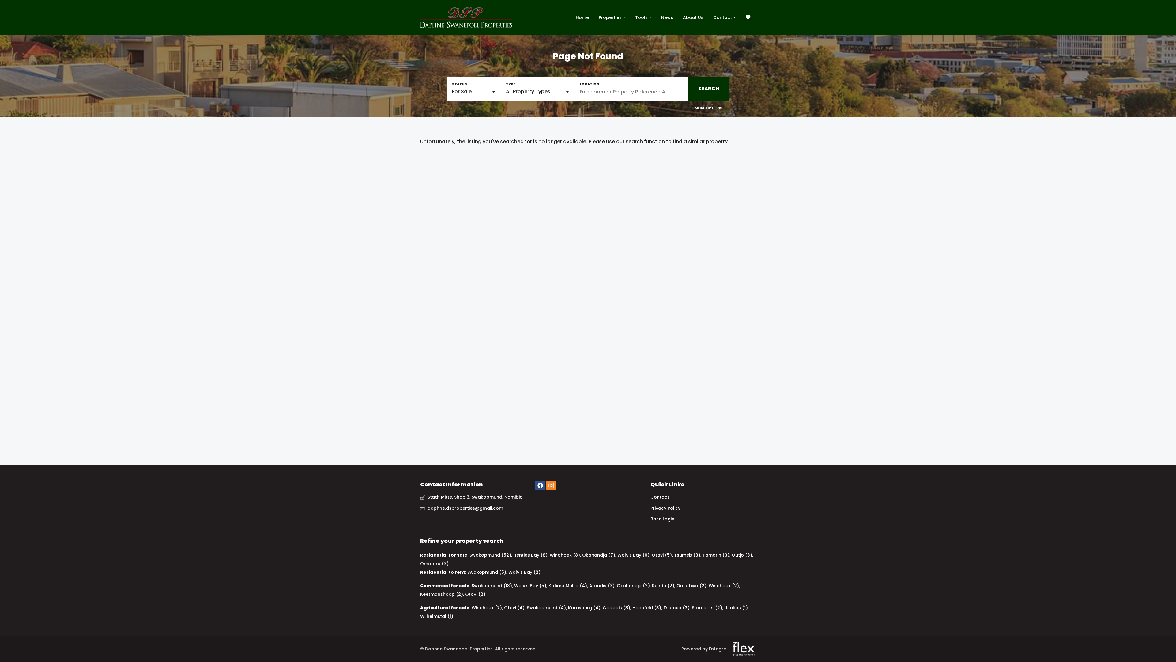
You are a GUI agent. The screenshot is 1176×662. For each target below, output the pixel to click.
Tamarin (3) (716, 555)
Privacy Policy (665, 508)
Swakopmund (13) (492, 586)
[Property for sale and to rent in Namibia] (466, 17)
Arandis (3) (602, 586)
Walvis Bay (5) (530, 586)
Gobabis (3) (616, 608)
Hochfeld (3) (646, 608)
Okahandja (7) (598, 555)
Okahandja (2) (633, 586)
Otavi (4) (514, 608)
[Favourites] (748, 18)
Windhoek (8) (565, 555)
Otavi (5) (662, 555)
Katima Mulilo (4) (567, 586)
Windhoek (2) (724, 586)
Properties (611, 17)
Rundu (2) (663, 586)
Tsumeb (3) (687, 555)
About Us (693, 17)
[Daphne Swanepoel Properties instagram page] (551, 486)
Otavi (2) (475, 594)
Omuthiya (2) (692, 586)
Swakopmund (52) (490, 555)
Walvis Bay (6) (633, 555)
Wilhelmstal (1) (436, 616)
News (667, 17)
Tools (642, 17)
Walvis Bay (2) (524, 572)
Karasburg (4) (584, 608)
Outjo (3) (742, 555)
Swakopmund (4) (546, 608)
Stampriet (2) (707, 608)
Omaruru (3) (434, 564)
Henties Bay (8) (530, 555)
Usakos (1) (736, 608)
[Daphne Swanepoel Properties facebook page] (540, 486)
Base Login (662, 519)
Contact (723, 17)
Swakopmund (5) (486, 572)
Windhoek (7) (487, 608)
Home (582, 17)
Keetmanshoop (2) (441, 594)
